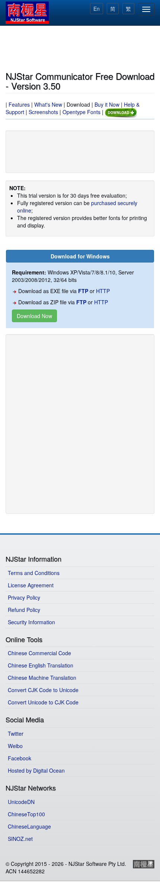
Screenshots (43, 112)
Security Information (31, 622)
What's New (48, 104)
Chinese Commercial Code (39, 653)
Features (19, 104)
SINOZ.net (20, 838)
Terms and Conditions (34, 573)
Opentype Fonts (81, 112)
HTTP (103, 291)
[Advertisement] (80, 47)
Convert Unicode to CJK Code (43, 702)
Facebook (19, 758)
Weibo (15, 746)
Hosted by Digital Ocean (36, 770)
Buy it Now (107, 104)
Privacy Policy (24, 597)
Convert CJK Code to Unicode (43, 690)
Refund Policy (24, 609)
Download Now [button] (34, 316)
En (96, 8)
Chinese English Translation (40, 665)
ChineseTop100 (26, 814)
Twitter (15, 733)
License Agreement (31, 585)
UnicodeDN (21, 801)
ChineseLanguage (29, 826)
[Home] (27, 12)
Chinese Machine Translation (42, 677)
